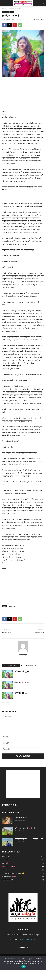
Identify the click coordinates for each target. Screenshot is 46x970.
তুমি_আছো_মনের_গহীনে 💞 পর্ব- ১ (25, 828)
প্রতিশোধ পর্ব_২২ (21, 693)
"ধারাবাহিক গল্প (11, 8)
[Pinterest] (15, 25)
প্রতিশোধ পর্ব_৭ (39, 632)
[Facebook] (4, 25)
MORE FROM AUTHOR (29, 666)
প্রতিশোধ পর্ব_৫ (6, 632)
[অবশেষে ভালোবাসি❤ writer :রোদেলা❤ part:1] (7, 842)
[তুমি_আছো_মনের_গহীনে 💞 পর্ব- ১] (7, 831)
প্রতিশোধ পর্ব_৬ (12, 606)
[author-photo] (23, 652)
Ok (24, 967)
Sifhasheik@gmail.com (27, 939)
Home (4, 8)
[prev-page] (3, 703)
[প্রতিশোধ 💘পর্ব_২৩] (7, 685)
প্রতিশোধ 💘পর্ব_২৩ (22, 682)
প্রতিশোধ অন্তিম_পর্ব (22, 672)
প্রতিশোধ (19, 8)
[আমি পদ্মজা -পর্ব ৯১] (7, 820)
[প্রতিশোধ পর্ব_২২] (7, 695)
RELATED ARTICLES (11, 666)
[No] (43, 963)
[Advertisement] (23, 94)
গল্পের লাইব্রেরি (7, 20)
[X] (9, 25)
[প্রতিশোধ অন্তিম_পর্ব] (7, 674)
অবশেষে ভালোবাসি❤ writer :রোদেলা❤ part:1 (29, 839)
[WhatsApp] (20, 25)
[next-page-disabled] (7, 703)
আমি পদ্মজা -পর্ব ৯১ (21, 818)
